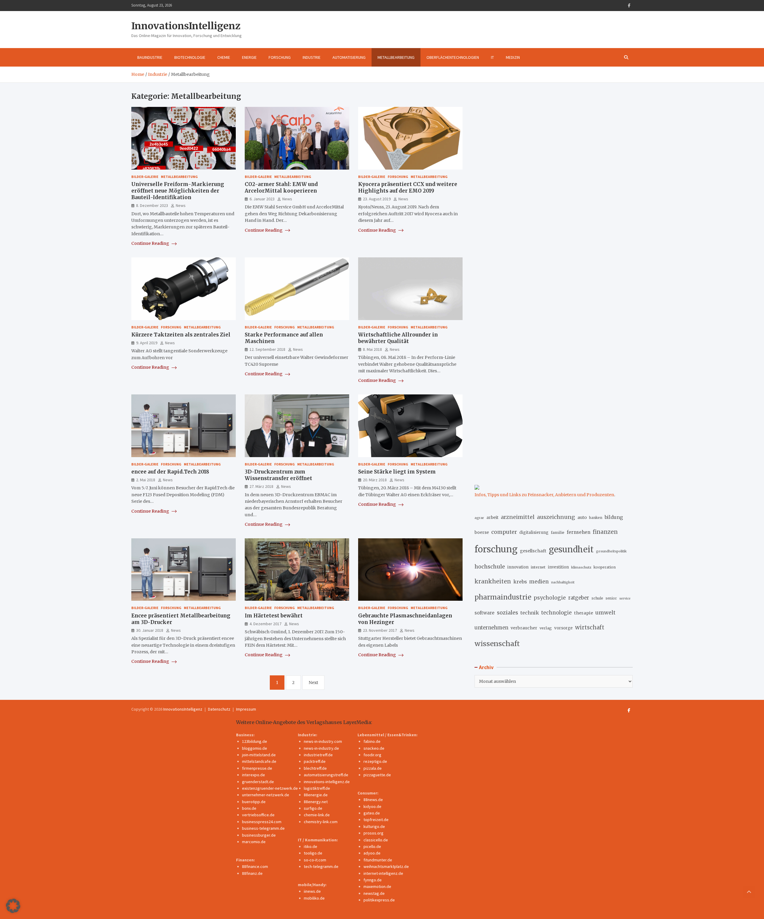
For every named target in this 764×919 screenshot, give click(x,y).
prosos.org (373, 833)
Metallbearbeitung (396, 57)
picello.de (372, 846)
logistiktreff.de (317, 788)
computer (504, 532)
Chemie (223, 57)
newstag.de (374, 893)
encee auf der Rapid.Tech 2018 (170, 471)
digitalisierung (534, 532)
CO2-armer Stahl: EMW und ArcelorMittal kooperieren (281, 187)
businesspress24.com (261, 821)
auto (582, 517)
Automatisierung (349, 57)
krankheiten (493, 581)
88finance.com (255, 866)
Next (313, 682)
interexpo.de (253, 774)
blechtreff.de (315, 768)
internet (538, 567)
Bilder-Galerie (144, 176)
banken (595, 517)
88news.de (373, 799)
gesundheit (571, 549)
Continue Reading (150, 243)
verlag (546, 628)
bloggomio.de (254, 748)
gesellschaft (533, 551)
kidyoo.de (372, 806)
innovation (518, 567)
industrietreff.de (318, 754)
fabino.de (372, 741)
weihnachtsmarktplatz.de (386, 866)
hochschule (490, 566)
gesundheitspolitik (611, 551)
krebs (520, 582)
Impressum (246, 709)
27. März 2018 (261, 486)
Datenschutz (219, 709)
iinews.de (312, 891)
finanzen (605, 531)
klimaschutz (581, 567)
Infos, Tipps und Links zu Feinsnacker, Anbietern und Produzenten (544, 494)
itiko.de (310, 846)
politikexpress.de (379, 900)
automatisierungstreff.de (326, 774)
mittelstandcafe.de (259, 761)
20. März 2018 (375, 479)
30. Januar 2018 (149, 630)
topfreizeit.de (376, 819)
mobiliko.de (314, 898)
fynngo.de (372, 880)
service (625, 598)
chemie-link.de (317, 814)
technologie (556, 613)
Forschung (280, 57)
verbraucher (524, 628)
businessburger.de (259, 835)
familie (557, 532)
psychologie (550, 597)
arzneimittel (518, 517)
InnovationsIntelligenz (186, 26)
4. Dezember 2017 (265, 623)
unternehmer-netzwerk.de (265, 794)
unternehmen (491, 628)
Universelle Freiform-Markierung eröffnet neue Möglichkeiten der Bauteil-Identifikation (177, 191)
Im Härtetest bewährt (274, 615)
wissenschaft (497, 643)
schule (597, 598)
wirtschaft (589, 627)
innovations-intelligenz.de (327, 781)
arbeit (492, 517)
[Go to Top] (749, 892)
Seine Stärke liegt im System (397, 471)
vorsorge (563, 628)
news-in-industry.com (323, 741)
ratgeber (578, 598)
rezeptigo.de (375, 761)
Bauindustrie (149, 57)
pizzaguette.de (377, 774)
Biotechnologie (189, 57)
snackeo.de (373, 748)
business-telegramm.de (263, 828)
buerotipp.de (254, 801)
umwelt (605, 612)
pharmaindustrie (503, 597)
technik (529, 613)
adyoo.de (372, 853)
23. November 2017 (380, 630)
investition (558, 567)
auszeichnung (556, 517)
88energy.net (316, 801)
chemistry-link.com (321, 821)
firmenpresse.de (257, 768)
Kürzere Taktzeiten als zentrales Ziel (180, 334)
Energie (249, 57)
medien (539, 581)
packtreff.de (315, 761)
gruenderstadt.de (258, 781)
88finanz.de (252, 873)
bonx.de (249, 808)
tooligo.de (313, 853)
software (485, 613)
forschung (496, 549)
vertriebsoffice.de (258, 814)
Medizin (513, 57)
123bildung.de (254, 741)
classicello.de (375, 840)
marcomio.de (254, 841)
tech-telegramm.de (321, 866)
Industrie (312, 57)
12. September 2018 (267, 349)
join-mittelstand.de (259, 754)
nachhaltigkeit (562, 582)
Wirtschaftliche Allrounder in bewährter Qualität (398, 338)
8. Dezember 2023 (152, 205)
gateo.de (371, 813)
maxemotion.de (377, 886)
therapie (583, 613)
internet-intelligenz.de (383, 873)
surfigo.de (313, 808)
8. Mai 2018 (372, 349)
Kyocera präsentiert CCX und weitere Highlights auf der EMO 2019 (407, 187)
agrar (479, 518)
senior (611, 598)
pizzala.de (372, 768)
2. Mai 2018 (145, 479)
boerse (482, 532)
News (181, 205)
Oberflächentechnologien (452, 57)
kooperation (605, 567)
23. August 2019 (377, 199)
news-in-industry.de (321, 748)
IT (492, 57)
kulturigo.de (374, 826)
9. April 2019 (146, 342)
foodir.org (372, 754)
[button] (13, 906)
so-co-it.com (315, 860)
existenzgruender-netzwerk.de (270, 788)
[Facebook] (629, 5)
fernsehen (578, 532)
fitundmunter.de (377, 860)
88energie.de (316, 794)
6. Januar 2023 (262, 199)
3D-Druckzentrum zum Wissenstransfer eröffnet (278, 475)
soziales (507, 612)
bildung (614, 517)
